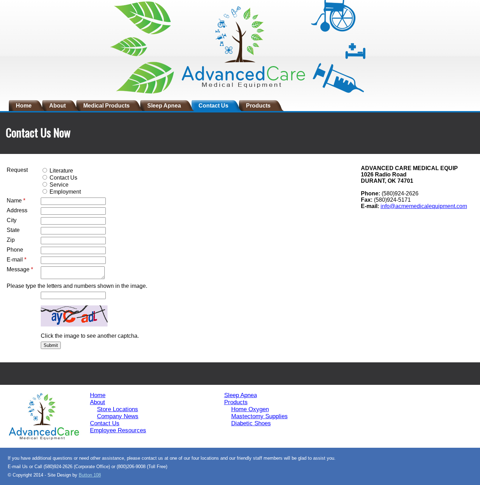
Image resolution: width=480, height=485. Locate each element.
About (57, 106)
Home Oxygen (250, 409)
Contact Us (213, 106)
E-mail (16, 260)
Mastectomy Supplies (259, 416)
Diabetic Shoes (251, 423)
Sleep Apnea (164, 106)
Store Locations (117, 409)
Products (258, 106)
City (12, 220)
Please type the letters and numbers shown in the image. (77, 286)
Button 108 (90, 475)
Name (16, 200)
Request (17, 170)
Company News (117, 416)
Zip (11, 240)
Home (24, 106)
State (13, 230)
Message (20, 269)
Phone (15, 250)
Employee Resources (118, 430)
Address (17, 210)
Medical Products (106, 106)
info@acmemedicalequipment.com (424, 206)
